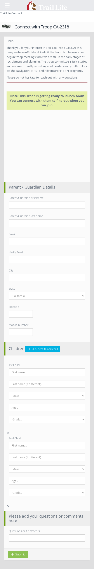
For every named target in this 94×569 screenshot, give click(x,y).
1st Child (14, 365)
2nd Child (15, 438)
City (11, 270)
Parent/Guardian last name (26, 216)
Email (12, 234)
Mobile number (18, 325)
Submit (19, 554)
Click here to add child (44, 349)
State (12, 289)
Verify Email (16, 252)
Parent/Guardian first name (26, 198)
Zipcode (14, 307)
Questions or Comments (24, 531)
